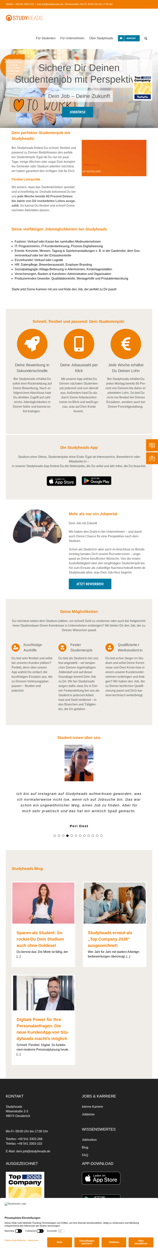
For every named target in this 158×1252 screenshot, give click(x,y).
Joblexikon (89, 1139)
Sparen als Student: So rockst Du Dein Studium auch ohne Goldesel (40, 939)
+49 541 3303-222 (24, 4)
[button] (146, 38)
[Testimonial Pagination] (55, 836)
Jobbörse (88, 1114)
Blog (85, 1147)
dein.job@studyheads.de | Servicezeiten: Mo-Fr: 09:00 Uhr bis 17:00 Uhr (75, 4)
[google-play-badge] (96, 477)
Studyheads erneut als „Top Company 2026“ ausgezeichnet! (110, 939)
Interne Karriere (92, 1106)
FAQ (85, 1155)
